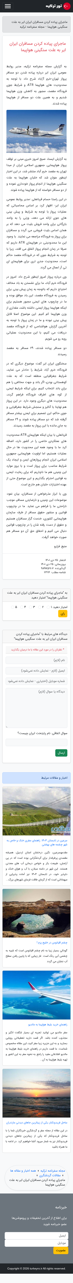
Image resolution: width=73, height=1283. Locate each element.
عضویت (61, 1250)
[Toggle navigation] (7, 6)
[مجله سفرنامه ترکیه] (56, 6)
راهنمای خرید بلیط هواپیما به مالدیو (47, 1025)
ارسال (61, 752)
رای (63, 613)
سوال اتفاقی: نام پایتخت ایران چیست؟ (42, 733)
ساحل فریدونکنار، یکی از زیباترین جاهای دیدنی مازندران (36, 1123)
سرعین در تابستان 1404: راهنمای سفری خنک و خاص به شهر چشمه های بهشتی (37, 843)
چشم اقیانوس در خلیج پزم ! (52, 943)
